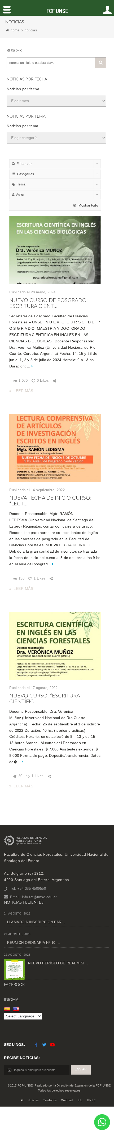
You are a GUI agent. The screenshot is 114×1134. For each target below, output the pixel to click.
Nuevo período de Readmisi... (58, 963)
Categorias (25, 174)
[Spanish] (8, 1009)
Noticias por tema (22, 126)
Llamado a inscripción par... (36, 922)
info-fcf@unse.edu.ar (39, 897)
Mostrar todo (88, 205)
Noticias (33, 1100)
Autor (20, 195)
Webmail (67, 1100)
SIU (80, 1100)
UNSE (91, 1100)
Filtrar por (24, 164)
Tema (21, 184)
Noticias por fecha (23, 89)
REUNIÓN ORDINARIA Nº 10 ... (33, 943)
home (15, 30)
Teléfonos (50, 1100)
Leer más (23, 391)
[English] (17, 1009)
